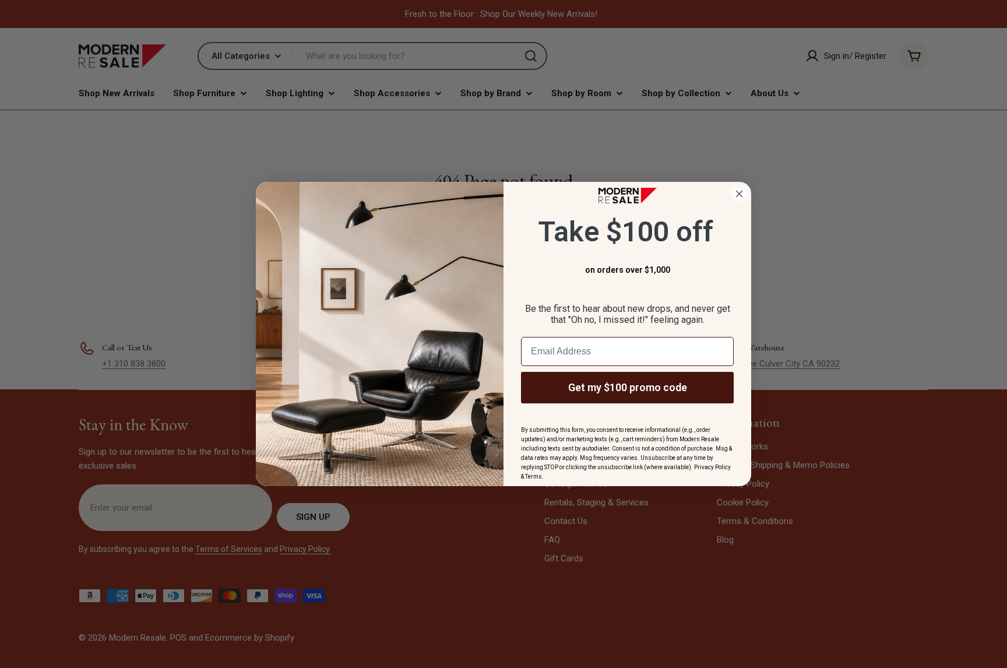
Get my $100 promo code (627, 387)
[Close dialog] (739, 194)
